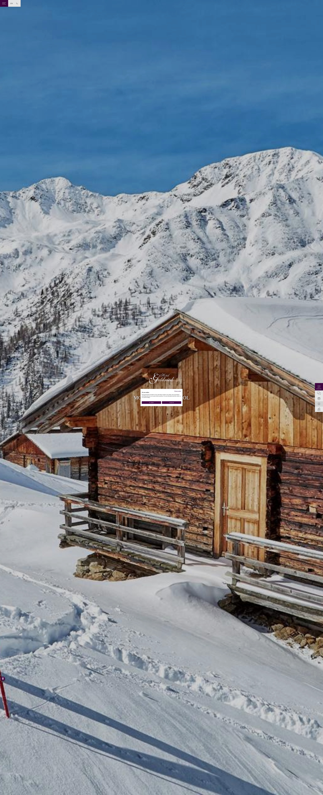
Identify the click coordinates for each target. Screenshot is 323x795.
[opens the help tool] (3, 679)
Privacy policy (177, 391)
